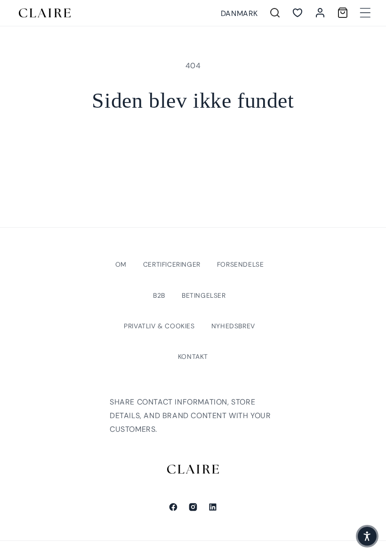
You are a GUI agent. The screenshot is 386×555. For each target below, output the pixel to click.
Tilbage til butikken (193, 144)
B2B (159, 295)
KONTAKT (193, 356)
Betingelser (204, 295)
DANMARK (239, 13)
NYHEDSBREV (233, 326)
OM (121, 264)
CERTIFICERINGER (172, 264)
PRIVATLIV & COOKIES (159, 326)
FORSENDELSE (240, 264)
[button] (365, 12)
